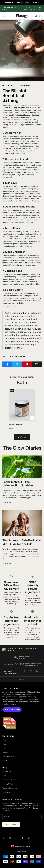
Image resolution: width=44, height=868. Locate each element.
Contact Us (6, 772)
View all (22, 437)
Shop (4, 740)
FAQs (4, 776)
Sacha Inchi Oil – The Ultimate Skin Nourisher (18, 483)
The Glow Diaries (8, 756)
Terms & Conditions (9, 788)
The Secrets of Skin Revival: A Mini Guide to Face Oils (21, 542)
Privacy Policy (7, 784)
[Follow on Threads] (16, 838)
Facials (5, 752)
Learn (4, 744)
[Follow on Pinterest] (23, 838)
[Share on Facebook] (7, 364)
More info (22, 679)
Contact (5, 760)
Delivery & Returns (9, 780)
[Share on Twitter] (17, 364)
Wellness (25, 85)
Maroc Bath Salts (15, 425)
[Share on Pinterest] (27, 364)
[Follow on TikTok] (29, 838)
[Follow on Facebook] (3, 838)
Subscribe (11, 824)
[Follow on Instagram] (10, 838)
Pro (3, 748)
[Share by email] (37, 364)
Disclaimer (6, 792)
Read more (6, 502)
